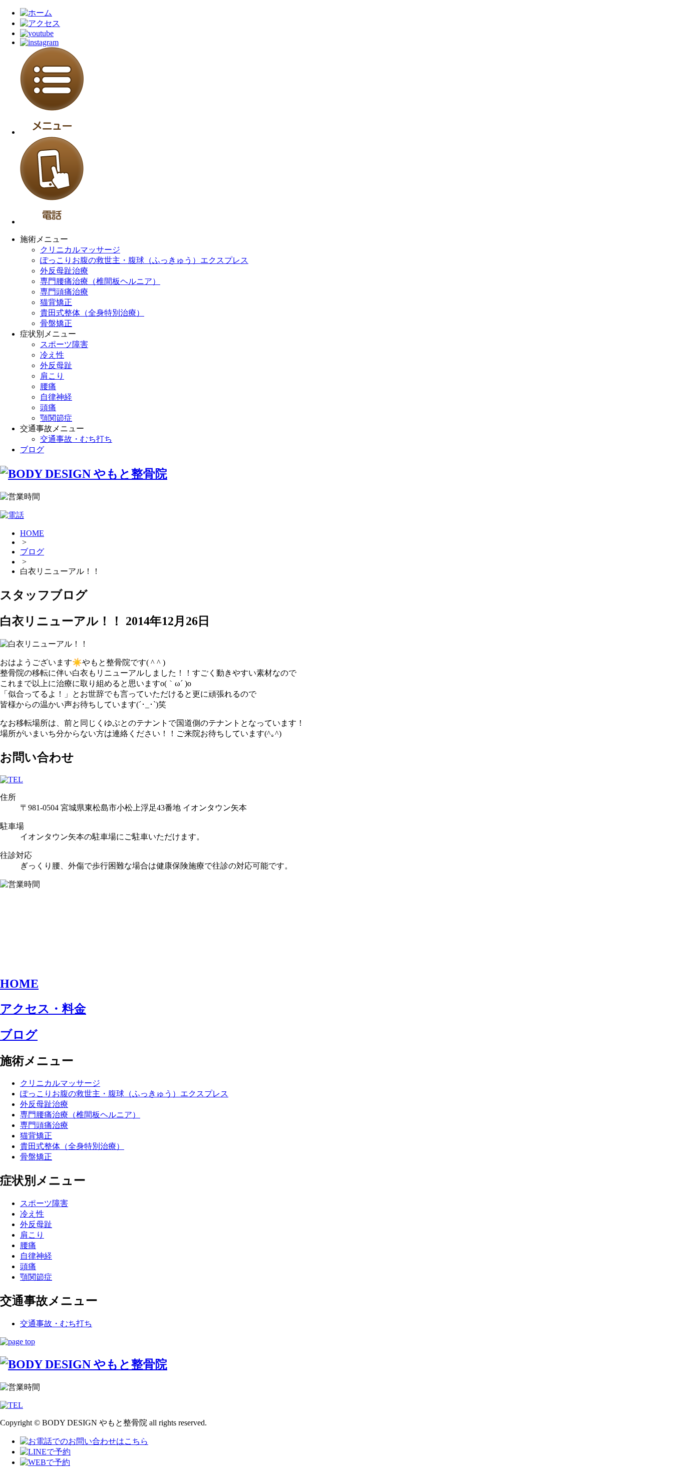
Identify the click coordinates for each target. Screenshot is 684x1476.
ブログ (32, 449)
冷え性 (52, 355)
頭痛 (48, 407)
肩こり (52, 376)
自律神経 (56, 397)
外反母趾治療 (64, 270)
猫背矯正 (56, 302)
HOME (32, 533)
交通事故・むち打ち (76, 439)
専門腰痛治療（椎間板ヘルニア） (100, 281)
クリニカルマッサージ (80, 249)
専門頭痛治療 (64, 291)
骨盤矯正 (56, 323)
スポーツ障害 (64, 344)
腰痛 (48, 386)
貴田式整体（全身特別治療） (92, 313)
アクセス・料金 (43, 1008)
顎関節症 (56, 418)
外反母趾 (56, 365)
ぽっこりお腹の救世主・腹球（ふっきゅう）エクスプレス (144, 260)
